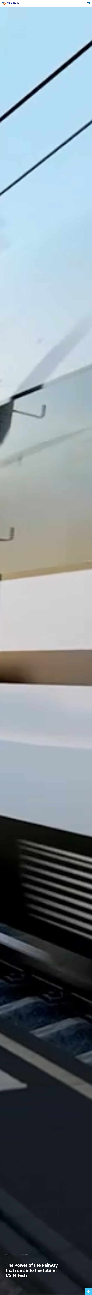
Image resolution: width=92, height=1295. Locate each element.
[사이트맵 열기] (88, 3)
